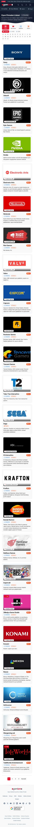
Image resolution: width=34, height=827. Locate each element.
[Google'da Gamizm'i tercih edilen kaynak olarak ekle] (17, 808)
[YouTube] (10, 803)
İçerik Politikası (7, 818)
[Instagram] (14, 803)
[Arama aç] (18, 5)
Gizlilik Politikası (16, 816)
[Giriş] (26, 5)
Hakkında (5, 796)
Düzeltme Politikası (25, 818)
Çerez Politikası (8, 816)
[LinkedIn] (17, 803)
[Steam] (29, 803)
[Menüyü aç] (30, 5)
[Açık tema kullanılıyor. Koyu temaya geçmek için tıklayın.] (22, 5)
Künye (10, 796)
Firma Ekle (25, 15)
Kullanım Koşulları (25, 816)
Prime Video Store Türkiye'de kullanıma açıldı (18, 1)
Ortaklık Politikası (17, 820)
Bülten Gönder (27, 796)
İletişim (17, 799)
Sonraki (23, 779)
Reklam (20, 796)
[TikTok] (26, 803)
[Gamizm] (17, 789)
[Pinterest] (23, 803)
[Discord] (20, 803)
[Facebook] (4, 803)
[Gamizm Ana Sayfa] (7, 5)
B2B (15, 796)
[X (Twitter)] (7, 803)
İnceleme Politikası (16, 818)
